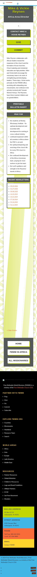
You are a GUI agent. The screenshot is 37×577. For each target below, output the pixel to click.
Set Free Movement (11, 495)
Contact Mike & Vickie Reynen (19, 33)
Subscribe (7, 410)
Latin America (8, 459)
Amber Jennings (17, 316)
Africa (6, 449)
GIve (18, 42)
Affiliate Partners (9, 489)
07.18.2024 (14, 199)
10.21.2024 (14, 197)
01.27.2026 (14, 189)
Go (5, 403)
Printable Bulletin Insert (18, 105)
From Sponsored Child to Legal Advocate (17, 312)
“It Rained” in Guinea (15, 218)
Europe (6, 456)
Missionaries (8, 426)
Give (6, 400)
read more (12, 227)
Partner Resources (10, 475)
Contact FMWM (9, 545)
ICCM (6, 492)
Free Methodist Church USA (23, 387)
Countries (7, 423)
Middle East (8, 462)
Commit (18, 50)
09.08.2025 (14, 191)
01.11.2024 (14, 205)
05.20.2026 (14, 186)
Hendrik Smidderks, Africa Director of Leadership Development (18, 248)
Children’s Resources (11, 482)
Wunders (7, 499)
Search (6, 436)
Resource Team (9, 433)
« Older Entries (12, 330)
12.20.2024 (14, 194)
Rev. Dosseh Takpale (19, 222)
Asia (5, 452)
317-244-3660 (13, 536)
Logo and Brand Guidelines (13, 485)
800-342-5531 (15, 534)
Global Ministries (10, 478)
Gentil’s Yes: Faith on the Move (18, 242)
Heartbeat (7, 429)
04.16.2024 (14, 202)
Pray (6, 396)
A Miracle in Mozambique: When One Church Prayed (18, 275)
